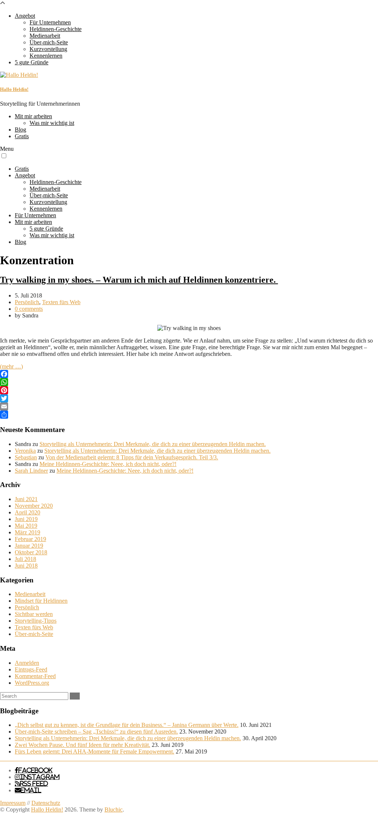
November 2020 (34, 506)
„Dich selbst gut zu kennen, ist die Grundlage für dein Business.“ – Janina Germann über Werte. (126, 725)
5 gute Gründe (31, 62)
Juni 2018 (26, 565)
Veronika (25, 451)
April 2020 (27, 512)
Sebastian (26, 457)
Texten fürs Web (61, 302)
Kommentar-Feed (35, 676)
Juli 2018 (25, 559)
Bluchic (113, 809)
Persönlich (27, 302)
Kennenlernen (46, 55)
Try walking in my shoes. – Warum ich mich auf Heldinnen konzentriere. (139, 280)
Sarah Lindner (31, 470)
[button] (3, 155)
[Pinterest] (189, 390)
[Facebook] (189, 374)
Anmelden (27, 663)
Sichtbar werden (34, 614)
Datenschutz (45, 803)
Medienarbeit (45, 36)
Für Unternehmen (50, 22)
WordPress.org (32, 683)
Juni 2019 (26, 519)
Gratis (22, 136)
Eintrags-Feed (31, 669)
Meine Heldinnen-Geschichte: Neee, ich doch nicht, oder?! (107, 464)
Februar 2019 (30, 539)
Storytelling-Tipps (35, 621)
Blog (20, 129)
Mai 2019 (26, 526)
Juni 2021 (26, 499)
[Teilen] (189, 415)
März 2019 (27, 532)
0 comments (29, 309)
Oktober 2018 (31, 552)
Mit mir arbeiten (33, 116)
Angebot (25, 16)
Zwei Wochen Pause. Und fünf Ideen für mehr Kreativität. (82, 745)
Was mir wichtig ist (52, 123)
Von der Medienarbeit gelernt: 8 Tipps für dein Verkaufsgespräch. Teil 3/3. (131, 457)
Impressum (12, 803)
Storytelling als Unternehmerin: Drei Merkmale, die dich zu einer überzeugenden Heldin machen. (152, 444)
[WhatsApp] (189, 382)
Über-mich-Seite (49, 42)
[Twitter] (189, 398)
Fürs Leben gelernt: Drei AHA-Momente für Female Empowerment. (94, 751)
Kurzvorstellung (48, 49)
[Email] (189, 406)
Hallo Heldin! (14, 89)
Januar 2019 (29, 545)
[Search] (75, 696)
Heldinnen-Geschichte (56, 29)
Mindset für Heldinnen (41, 601)
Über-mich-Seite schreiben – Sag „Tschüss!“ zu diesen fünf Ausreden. (96, 731)
